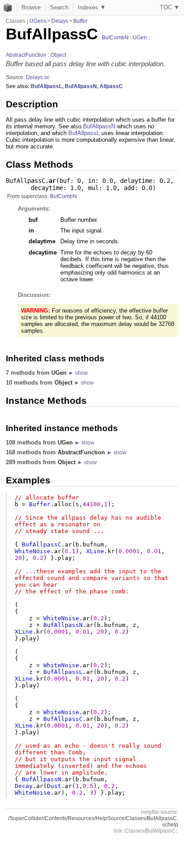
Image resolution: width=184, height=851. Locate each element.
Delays (59, 21)
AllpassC (111, 86)
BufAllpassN (81, 86)
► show (78, 373)
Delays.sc (38, 77)
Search (59, 7)
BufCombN (115, 37)
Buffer (80, 21)
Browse (31, 7)
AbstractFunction (26, 55)
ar (52, 180)
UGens (37, 21)
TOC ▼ (170, 7)
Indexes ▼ (92, 7)
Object (58, 55)
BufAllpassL (46, 86)
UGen (140, 37)
